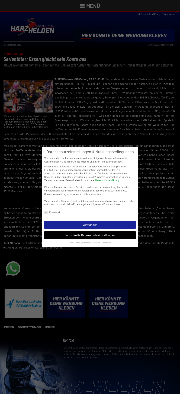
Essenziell (54, 212)
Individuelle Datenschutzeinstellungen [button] (90, 235)
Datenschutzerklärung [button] (91, 242)
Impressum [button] (106, 242)
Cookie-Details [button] (75, 242)
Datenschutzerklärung (107, 180)
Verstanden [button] (90, 225)
